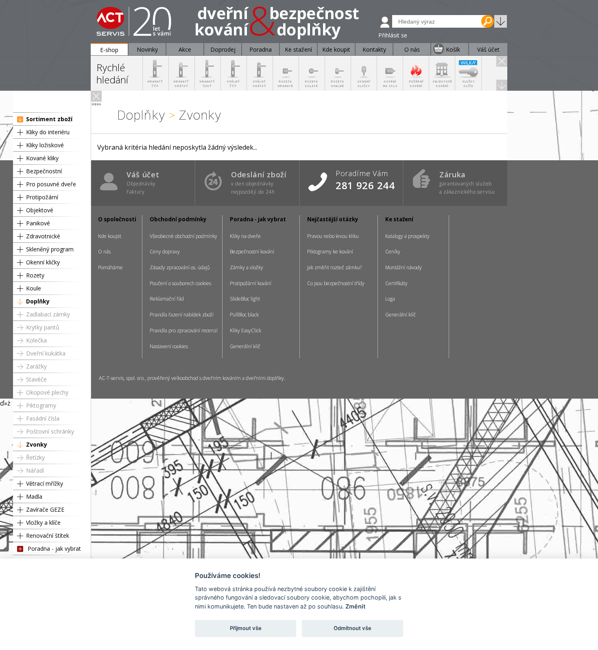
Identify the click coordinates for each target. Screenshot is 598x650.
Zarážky (36, 366)
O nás (104, 251)
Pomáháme (110, 267)
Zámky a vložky (246, 267)
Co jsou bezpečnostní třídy (335, 283)
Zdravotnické (43, 236)
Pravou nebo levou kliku (333, 236)
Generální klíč (245, 346)
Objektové (39, 210)
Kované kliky (42, 158)
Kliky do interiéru (48, 132)
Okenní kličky (43, 262)
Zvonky (36, 444)
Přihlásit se (392, 35)
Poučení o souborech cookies (180, 283)
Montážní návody (403, 267)
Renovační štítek (47, 535)
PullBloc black (244, 314)
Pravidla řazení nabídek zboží (182, 314)
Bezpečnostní (44, 171)
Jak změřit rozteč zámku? (334, 267)
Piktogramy (41, 405)
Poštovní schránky (50, 431)
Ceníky (392, 251)
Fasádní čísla (42, 418)
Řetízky (35, 457)
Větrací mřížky (44, 483)
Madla (34, 496)
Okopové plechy (47, 392)
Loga (390, 298)
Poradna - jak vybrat (54, 548)
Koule (33, 288)
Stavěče (36, 379)
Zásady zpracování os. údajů (180, 267)
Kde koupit (109, 236)
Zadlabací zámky (48, 314)
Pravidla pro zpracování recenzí (184, 330)
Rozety (35, 275)
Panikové (38, 223)
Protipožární (42, 197)
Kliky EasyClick (245, 330)
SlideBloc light (245, 298)
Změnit (355, 606)
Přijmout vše (246, 628)
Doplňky (38, 301)
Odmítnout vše (352, 628)
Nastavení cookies (169, 346)
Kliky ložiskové (45, 145)
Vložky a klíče (43, 522)
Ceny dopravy (165, 251)
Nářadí (35, 470)
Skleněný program (50, 249)
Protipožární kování (250, 283)
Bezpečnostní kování (252, 251)
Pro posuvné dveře (51, 184)
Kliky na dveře (245, 236)
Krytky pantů (42, 327)
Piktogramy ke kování (330, 251)
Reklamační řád (167, 298)
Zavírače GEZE (45, 509)
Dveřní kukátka (45, 353)
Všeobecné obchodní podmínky (183, 236)
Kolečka (36, 340)
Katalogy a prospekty (407, 236)
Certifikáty (396, 283)
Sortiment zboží (49, 119)
